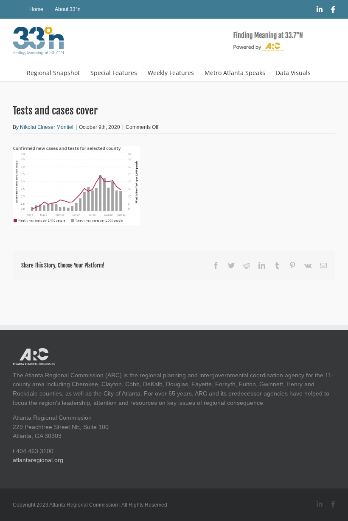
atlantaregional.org (38, 460)
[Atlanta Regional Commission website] (34, 352)
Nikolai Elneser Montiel (46, 127)
